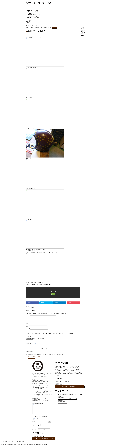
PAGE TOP (127, 431)
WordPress (8, 444)
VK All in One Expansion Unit (28, 444)
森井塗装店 (60, 400)
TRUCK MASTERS (62, 403)
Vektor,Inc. (39, 444)
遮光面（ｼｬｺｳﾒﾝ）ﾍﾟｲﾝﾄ (34, 356)
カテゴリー (35, 429)
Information (83, 33)
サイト (27, 331)
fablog (82, 35)
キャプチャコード (42, 348)
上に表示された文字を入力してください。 (36, 338)
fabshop (83, 32)
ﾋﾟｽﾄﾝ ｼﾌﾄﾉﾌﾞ (31, 358)
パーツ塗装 (54, 27)
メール (28, 328)
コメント (28, 323)
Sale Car (83, 30)
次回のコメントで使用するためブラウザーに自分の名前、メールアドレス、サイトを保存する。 (50, 333)
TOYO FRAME (61, 401)
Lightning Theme (17, 444)
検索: (33, 421)
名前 (27, 326)
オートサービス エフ (63, 397)
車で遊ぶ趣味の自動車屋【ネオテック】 (67, 399)
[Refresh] (35, 343)
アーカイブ (35, 436)
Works (82, 31)
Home (82, 27)
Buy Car (83, 28)
